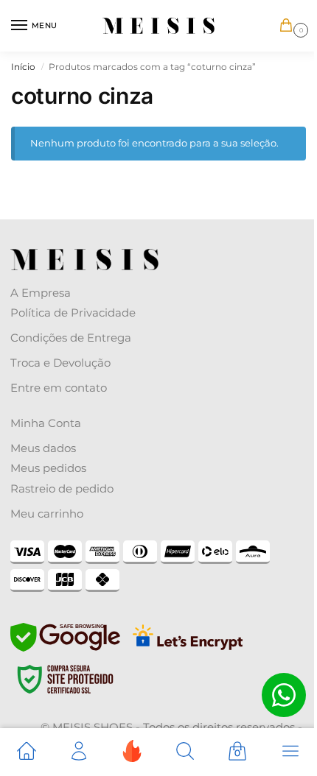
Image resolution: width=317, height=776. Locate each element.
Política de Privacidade (73, 313)
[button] (289, 26)
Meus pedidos (48, 468)
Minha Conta (45, 423)
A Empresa (40, 293)
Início (23, 66)
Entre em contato (58, 388)
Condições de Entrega (70, 338)
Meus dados (43, 448)
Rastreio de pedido (62, 488)
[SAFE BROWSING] (65, 648)
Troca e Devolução (60, 363)
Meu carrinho (46, 514)
